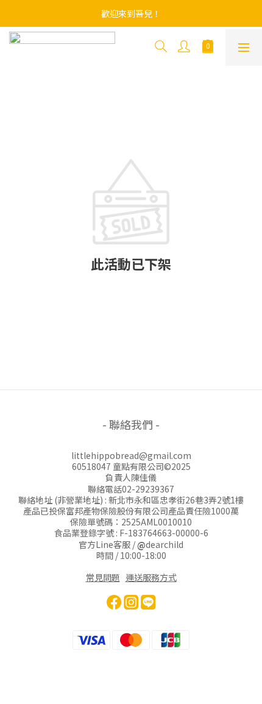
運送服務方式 (151, 577)
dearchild (164, 544)
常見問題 (103, 577)
